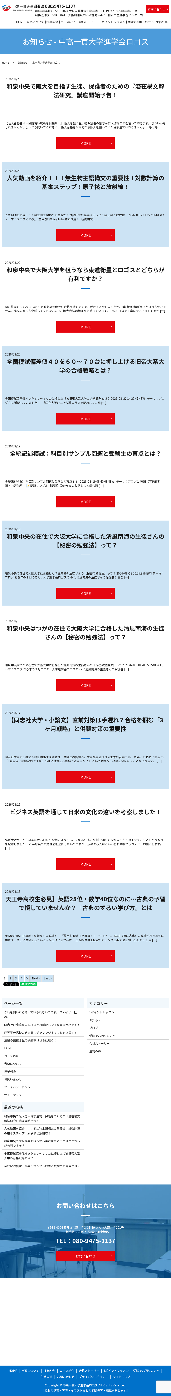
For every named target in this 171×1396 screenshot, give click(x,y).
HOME (20, 22)
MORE (85, 143)
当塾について (35, 22)
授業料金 (52, 22)
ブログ (93, 1028)
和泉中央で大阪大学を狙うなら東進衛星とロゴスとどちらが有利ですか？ (42, 1143)
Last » (48, 978)
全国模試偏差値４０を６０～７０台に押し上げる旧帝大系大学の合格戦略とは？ (42, 1155)
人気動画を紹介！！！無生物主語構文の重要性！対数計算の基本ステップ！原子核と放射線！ (42, 1130)
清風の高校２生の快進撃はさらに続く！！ (32, 1040)
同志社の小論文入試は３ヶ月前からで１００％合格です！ (42, 1025)
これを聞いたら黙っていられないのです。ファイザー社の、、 (40, 1014)
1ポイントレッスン (112, 22)
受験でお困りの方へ (140, 22)
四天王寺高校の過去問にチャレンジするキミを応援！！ (40, 1032)
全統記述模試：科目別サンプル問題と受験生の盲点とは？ (85, 453)
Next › (36, 978)
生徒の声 (162, 22)
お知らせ (95, 1020)
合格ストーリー (87, 22)
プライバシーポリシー (18, 1087)
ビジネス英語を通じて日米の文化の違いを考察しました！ (85, 812)
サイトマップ (13, 1095)
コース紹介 (68, 22)
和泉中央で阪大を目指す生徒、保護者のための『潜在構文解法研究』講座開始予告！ (42, 1118)
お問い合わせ (156, 9)
